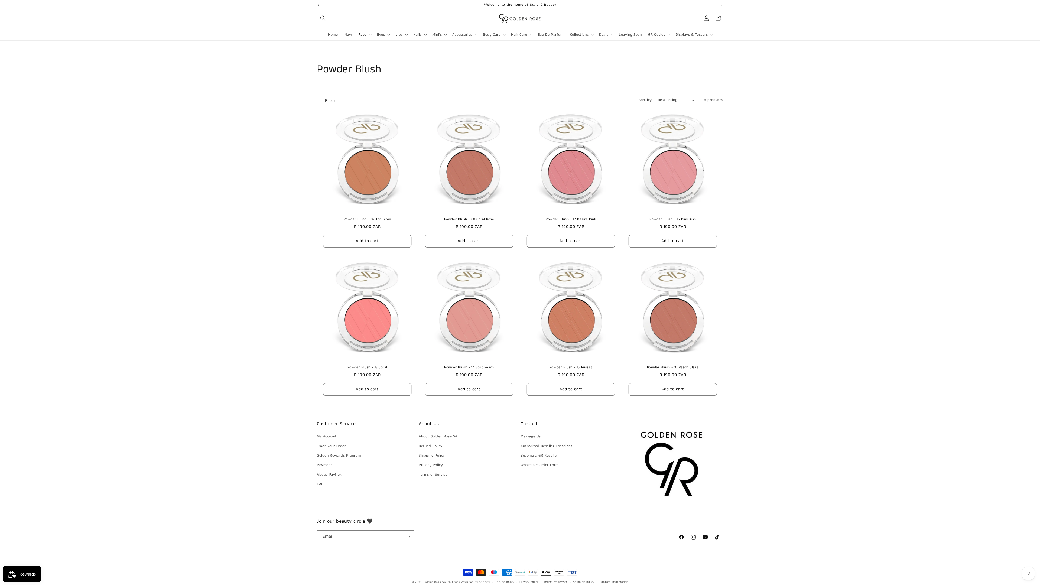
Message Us (531, 436)
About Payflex (329, 474)
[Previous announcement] (319, 5)
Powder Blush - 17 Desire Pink (571, 219)
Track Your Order (331, 446)
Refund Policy (431, 446)
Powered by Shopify (475, 582)
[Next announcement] (721, 5)
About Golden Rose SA (438, 436)
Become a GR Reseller (539, 455)
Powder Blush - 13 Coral (367, 367)
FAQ (320, 484)
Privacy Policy (431, 465)
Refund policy (504, 582)
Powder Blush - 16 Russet (571, 367)
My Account (327, 436)
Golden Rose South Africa (442, 582)
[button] (323, 18)
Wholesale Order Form (540, 465)
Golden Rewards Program (339, 455)
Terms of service (556, 582)
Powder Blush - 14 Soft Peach (469, 367)
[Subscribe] (408, 536)
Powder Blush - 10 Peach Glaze (672, 367)
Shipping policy (584, 582)
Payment (324, 465)
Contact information (614, 582)
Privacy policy (529, 582)
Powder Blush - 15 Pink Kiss (672, 219)
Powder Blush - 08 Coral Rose (469, 219)
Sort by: (645, 100)
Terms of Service (433, 474)
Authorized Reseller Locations (546, 446)
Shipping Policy (432, 455)
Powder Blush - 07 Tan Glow (367, 219)
